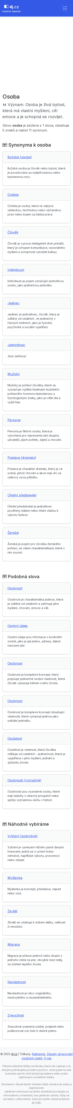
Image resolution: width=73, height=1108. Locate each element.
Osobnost (15, 588)
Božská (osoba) (20, 157)
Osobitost (15, 738)
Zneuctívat (16, 1015)
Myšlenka (15, 878)
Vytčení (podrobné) (23, 836)
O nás (48, 1058)
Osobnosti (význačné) (24, 780)
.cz (11, 8)
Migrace (14, 944)
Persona (14, 420)
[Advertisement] (36, 55)
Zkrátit (12, 911)
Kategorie (38, 1054)
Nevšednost (17, 982)
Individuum (16, 270)
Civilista (13, 195)
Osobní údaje (18, 626)
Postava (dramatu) (22, 458)
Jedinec (13, 303)
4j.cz (14, 1054)
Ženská (13, 533)
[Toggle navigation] (65, 8)
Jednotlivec (16, 345)
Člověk (13, 232)
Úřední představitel (22, 495)
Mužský (14, 374)
